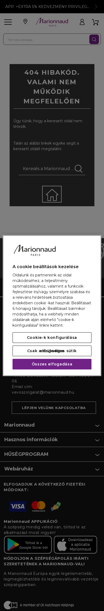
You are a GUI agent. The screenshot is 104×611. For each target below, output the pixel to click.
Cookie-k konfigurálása (52, 337)
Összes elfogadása (52, 364)
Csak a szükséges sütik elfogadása (52, 350)
